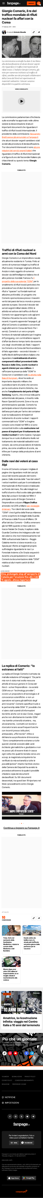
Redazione (5, 1084)
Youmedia (5, 1076)
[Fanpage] (21, 1124)
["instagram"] (10, 1053)
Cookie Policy (7, 1080)
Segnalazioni (17, 1076)
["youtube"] (15, 1053)
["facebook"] (26, 1053)
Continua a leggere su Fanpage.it (21, 828)
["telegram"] (32, 1053)
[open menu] (2, 3)
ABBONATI (31, 3)
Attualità (5, 912)
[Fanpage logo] (13, 3)
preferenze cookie (19, 1084)
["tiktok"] (4, 1053)
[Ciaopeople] (21, 1191)
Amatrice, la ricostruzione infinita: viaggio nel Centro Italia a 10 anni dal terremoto (21, 1021)
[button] (39, 32)
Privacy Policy (30, 1076)
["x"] (21, 1053)
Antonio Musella (20, 32)
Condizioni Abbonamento (24, 1080)
